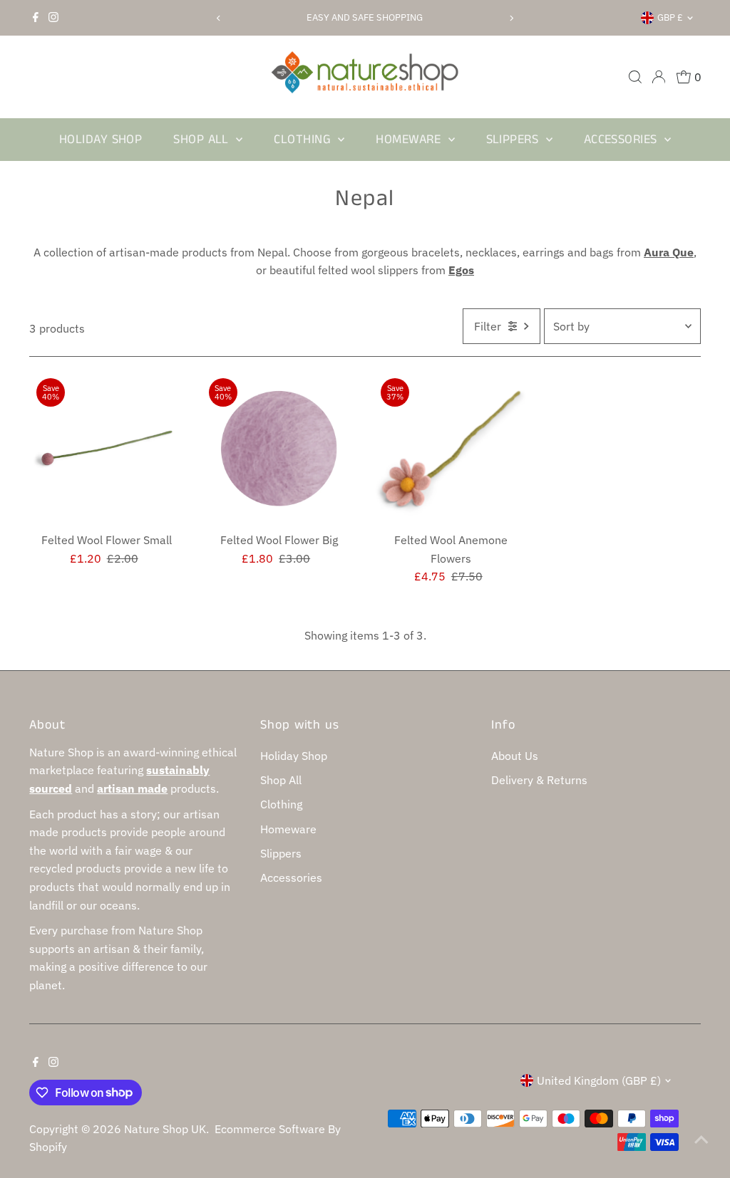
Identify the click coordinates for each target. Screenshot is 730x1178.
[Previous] (218, 18)
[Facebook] (35, 18)
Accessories (622, 139)
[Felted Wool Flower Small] (106, 448)
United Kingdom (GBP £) (599, 1080)
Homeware (410, 139)
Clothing (304, 139)
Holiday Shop (100, 139)
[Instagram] (53, 18)
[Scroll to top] (701, 1139)
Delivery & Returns (539, 780)
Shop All (202, 139)
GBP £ (670, 17)
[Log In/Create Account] (658, 77)
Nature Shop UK (165, 1129)
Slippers (514, 139)
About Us (514, 756)
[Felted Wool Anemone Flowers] (451, 448)
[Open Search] (635, 77)
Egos (461, 270)
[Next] (511, 18)
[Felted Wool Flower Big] (279, 448)
